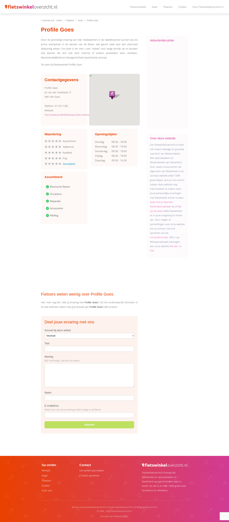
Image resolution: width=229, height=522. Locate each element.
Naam (48, 392)
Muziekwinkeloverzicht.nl (95, 507)
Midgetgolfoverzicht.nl (147, 507)
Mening (49, 356)
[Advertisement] (114, 187)
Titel (47, 343)
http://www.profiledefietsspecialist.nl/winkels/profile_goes (75, 114)
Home (59, 20)
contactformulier (159, 237)
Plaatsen (168, 7)
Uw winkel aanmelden (91, 470)
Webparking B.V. (121, 516)
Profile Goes (92, 20)
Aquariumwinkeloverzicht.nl (121, 507)
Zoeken (183, 7)
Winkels (46, 470)
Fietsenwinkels (138, 7)
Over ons (47, 490)
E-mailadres (52, 405)
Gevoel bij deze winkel (58, 330)
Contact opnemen (89, 475)
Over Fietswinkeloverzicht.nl (207, 7)
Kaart (155, 7)
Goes (80, 20)
